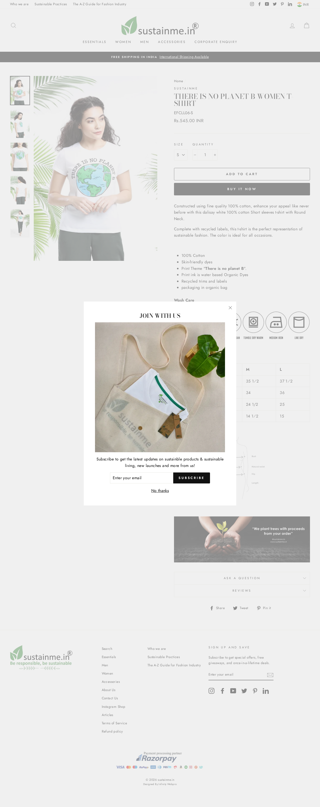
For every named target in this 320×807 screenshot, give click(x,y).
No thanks (160, 490)
